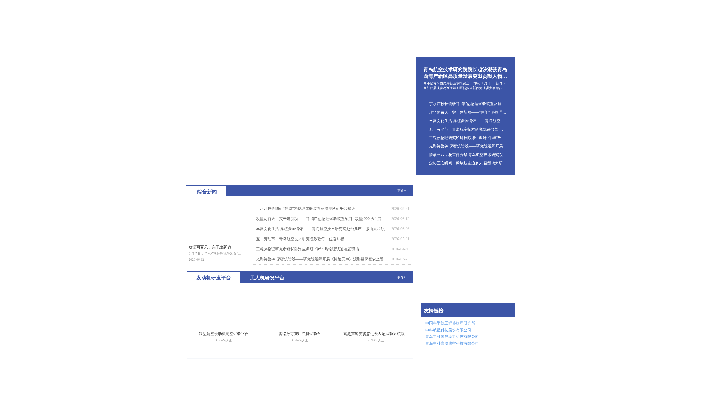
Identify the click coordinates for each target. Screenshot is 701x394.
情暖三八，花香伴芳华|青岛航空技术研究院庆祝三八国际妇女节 (468, 155)
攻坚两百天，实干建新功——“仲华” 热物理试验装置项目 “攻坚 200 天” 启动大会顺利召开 (468, 112)
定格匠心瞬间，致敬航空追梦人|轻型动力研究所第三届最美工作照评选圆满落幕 (468, 163)
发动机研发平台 (213, 277)
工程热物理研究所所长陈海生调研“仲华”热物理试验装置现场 (468, 138)
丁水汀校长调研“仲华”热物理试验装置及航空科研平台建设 (468, 104)
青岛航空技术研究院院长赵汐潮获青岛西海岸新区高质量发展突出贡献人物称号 (465, 73)
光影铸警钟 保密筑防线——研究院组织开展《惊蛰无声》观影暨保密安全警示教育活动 (468, 146)
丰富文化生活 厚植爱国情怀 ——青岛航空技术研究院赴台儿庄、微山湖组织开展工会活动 (468, 121)
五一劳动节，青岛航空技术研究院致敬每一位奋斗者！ (468, 129)
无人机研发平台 (267, 277)
